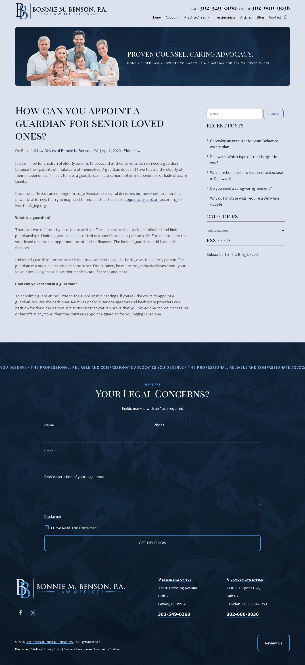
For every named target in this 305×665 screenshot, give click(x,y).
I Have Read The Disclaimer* (74, 527)
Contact (275, 17)
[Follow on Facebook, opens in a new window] (20, 612)
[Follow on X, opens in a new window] (33, 612)
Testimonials (225, 17)
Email (50, 450)
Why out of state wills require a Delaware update (244, 201)
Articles (246, 17)
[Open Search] (285, 17)
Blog (260, 17)
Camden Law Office (246, 579)
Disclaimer (52, 516)
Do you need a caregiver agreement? (241, 188)
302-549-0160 (218, 7)
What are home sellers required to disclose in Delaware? (246, 175)
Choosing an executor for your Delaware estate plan (244, 143)
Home (156, 17)
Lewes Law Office (176, 579)
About (170, 17)
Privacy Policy (53, 649)
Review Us (273, 643)
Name (49, 424)
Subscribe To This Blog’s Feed (232, 254)
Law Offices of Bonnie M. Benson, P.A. (68, 150)
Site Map (36, 649)
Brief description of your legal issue (74, 476)
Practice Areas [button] (195, 17)
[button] (298, 631)
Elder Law (132, 150)
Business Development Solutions (84, 649)
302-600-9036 (271, 7)
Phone (159, 424)
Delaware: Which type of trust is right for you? (244, 159)
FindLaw (115, 649)
